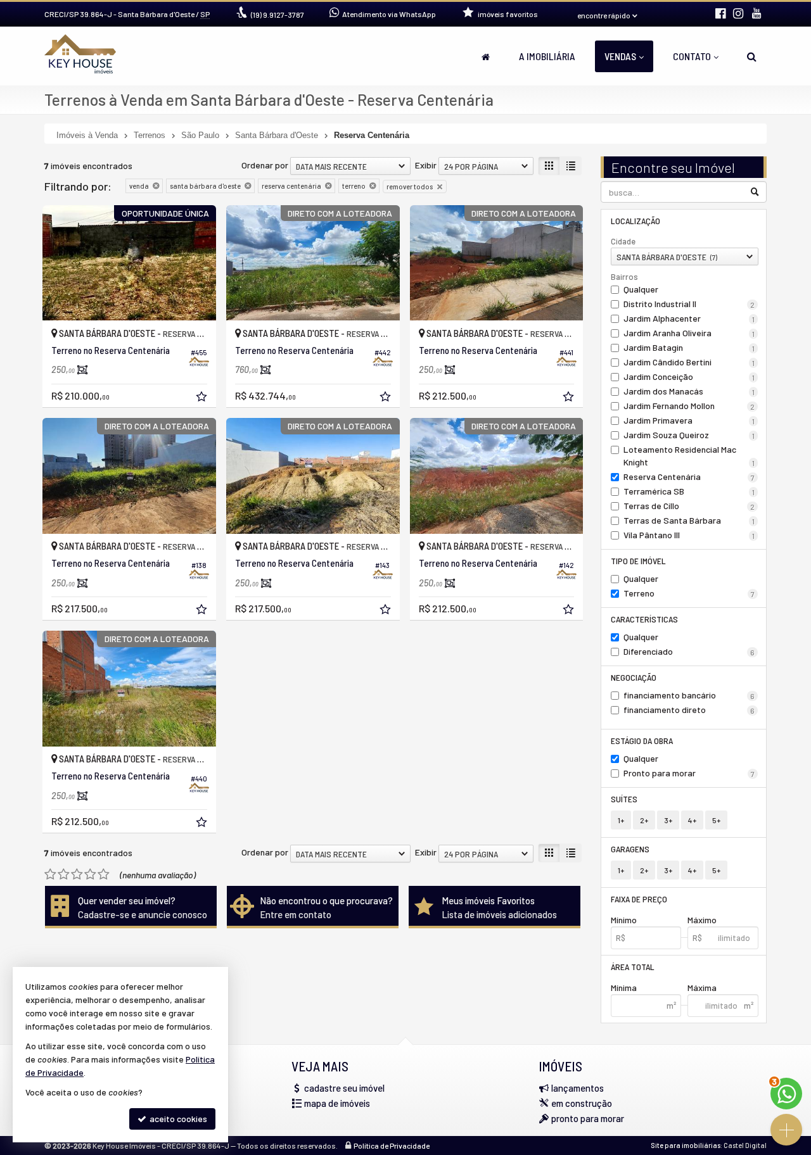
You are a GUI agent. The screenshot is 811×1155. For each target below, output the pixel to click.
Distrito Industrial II (689, 303)
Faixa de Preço (639, 898)
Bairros (624, 277)
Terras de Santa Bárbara (689, 520)
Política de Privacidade (392, 1145)
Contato (692, 56)
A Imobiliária (547, 56)
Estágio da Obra (642, 740)
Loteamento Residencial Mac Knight (689, 455)
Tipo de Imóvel (638, 560)
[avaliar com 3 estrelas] (77, 874)
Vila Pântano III (689, 534)
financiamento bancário (689, 695)
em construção (581, 1103)
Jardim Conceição (689, 376)
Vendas (620, 56)
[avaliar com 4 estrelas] (90, 874)
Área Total (633, 966)
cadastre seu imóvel (344, 1088)
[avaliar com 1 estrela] (50, 874)
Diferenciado (689, 651)
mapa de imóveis (337, 1103)
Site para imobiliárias (685, 1145)
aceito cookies (177, 1118)
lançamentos (577, 1088)
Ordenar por (264, 165)
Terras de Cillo (689, 505)
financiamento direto (689, 709)
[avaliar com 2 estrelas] (64, 874)
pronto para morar (587, 1118)
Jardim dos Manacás (689, 391)
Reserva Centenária (689, 476)
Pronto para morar (689, 772)
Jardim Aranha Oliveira (689, 332)
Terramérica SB (689, 491)
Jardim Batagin (689, 347)
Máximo (702, 919)
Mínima (624, 987)
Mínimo (624, 919)
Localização (635, 220)
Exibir (426, 165)
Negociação (633, 677)
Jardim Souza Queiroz (689, 434)
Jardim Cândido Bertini (689, 362)
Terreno (689, 593)
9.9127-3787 (277, 14)
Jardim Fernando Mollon (689, 405)
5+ (716, 820)
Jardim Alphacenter (689, 318)
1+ (621, 820)
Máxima (702, 987)
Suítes (624, 798)
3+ (668, 820)
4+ (692, 820)
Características (644, 619)
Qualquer (640, 289)
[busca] (752, 56)
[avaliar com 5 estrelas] (104, 874)
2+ (644, 820)
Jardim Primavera (689, 420)
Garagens (630, 848)
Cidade (623, 241)
